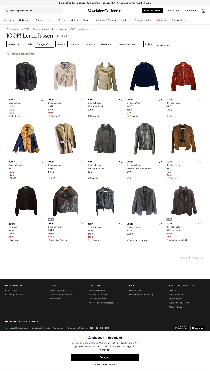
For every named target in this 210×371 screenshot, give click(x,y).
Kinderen (125, 20)
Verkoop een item (152, 10)
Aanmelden (173, 10)
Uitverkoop (161, 20)
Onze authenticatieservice (61, 294)
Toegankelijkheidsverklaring (17, 328)
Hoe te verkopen (97, 290)
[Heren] (55, 20)
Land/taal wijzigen (105, 364)
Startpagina (12, 29)
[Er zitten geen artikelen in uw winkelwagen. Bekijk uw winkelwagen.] (203, 11)
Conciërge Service (14, 294)
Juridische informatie (41, 328)
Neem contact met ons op (141, 294)
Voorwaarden (58, 328)
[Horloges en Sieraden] (119, 20)
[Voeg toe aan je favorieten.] (42, 100)
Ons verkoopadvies (98, 294)
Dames (39, 20)
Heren (50, 20)
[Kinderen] (132, 20)
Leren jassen (59, 29)
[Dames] (45, 20)
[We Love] (68, 20)
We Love (62, 20)
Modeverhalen (175, 306)
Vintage (75, 20)
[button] (203, 11)
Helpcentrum (135, 290)
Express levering (143, 20)
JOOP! (25, 29)
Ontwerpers (25, 20)
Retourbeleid (55, 298)
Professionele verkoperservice (103, 302)
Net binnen (9, 20)
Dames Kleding (41, 29)
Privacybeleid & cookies (77, 328)
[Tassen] (92, 20)
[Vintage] (81, 20)
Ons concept (11, 290)
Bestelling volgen (57, 290)
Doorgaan (105, 357)
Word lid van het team (179, 302)
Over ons (173, 290)
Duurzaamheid (176, 294)
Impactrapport (175, 298)
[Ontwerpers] (33, 20)
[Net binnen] (17, 20)
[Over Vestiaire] (188, 20)
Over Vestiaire (179, 20)
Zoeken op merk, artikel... (22, 10)
